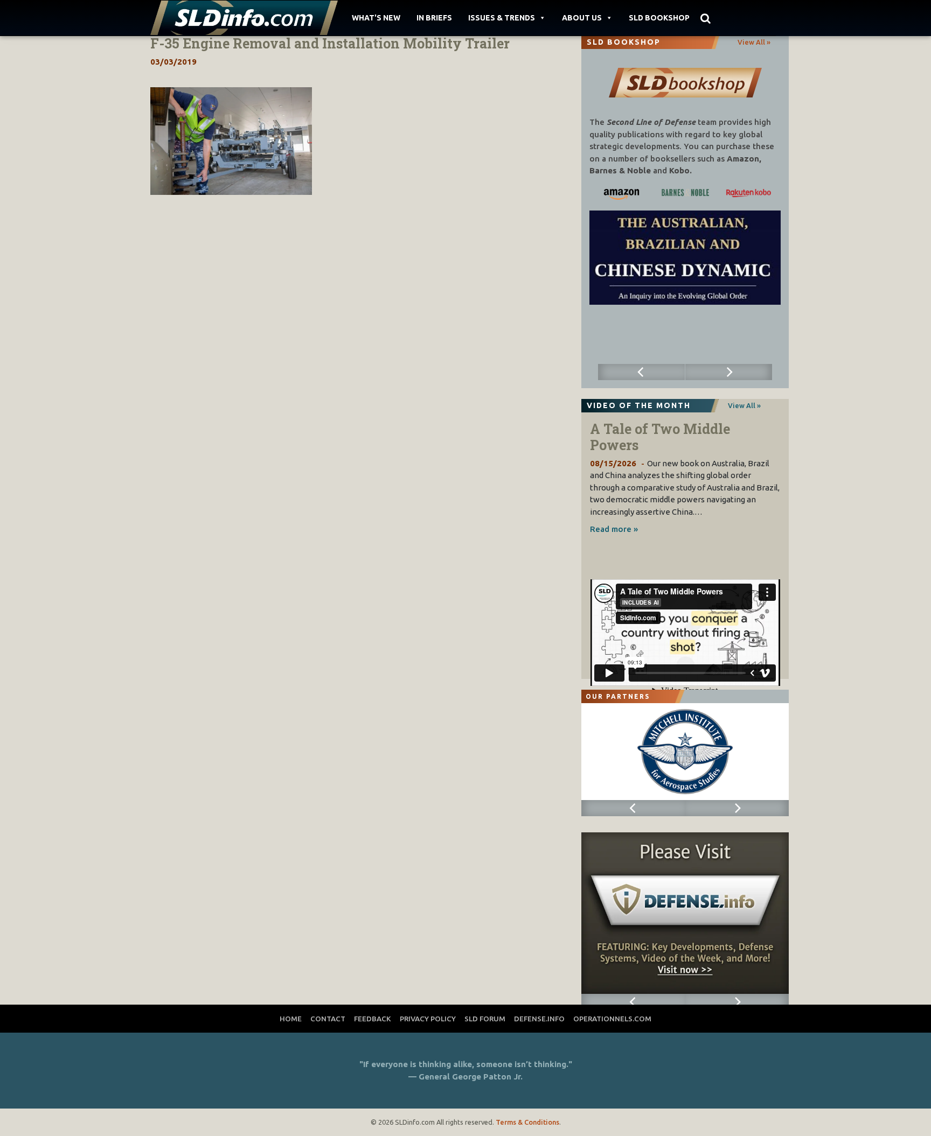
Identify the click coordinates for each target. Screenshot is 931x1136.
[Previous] (641, 372)
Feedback (372, 1018)
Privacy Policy (428, 1018)
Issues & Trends (501, 17)
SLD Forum (484, 1018)
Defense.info (539, 1018)
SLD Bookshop (659, 17)
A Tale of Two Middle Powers (660, 437)
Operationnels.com (612, 1018)
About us (582, 17)
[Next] (729, 372)
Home (291, 1018)
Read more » (614, 529)
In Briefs (434, 17)
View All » (754, 42)
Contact (327, 1018)
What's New (376, 17)
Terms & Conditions (527, 1122)
